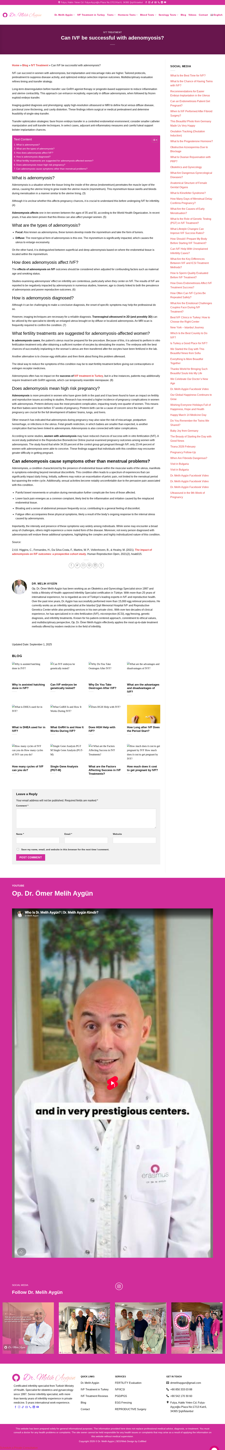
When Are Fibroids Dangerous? (188, 458)
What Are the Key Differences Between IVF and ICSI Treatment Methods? (189, 263)
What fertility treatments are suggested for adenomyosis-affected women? (54, 160)
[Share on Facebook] (71, 565)
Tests (110, 15)
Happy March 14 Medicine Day (188, 415)
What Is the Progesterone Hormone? (191, 141)
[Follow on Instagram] (149, 2)
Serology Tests (167, 15)
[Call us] (159, 2)
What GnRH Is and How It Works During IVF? (67, 729)
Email (68, 834)
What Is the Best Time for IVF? (188, 75)
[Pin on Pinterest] (89, 565)
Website (117, 834)
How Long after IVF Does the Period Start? (143, 729)
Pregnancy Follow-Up (183, 452)
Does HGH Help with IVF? (102, 729)
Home (15, 65)
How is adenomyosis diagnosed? (33, 156)
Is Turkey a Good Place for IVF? (188, 343)
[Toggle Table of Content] (153, 140)
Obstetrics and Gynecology (186, 167)
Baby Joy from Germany (184, 430)
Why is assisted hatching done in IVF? (28, 686)
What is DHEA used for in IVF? (28, 729)
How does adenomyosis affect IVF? (34, 152)
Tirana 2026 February (183, 446)
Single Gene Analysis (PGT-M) (64, 768)
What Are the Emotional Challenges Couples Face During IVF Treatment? (191, 307)
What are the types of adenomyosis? (35, 148)
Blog (183, 15)
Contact (203, 15)
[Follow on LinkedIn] (162, 2)
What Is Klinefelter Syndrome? (188, 193)
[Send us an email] (155, 2)
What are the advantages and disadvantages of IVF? (143, 688)
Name (20, 834)
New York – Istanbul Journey (187, 327)
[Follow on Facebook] (146, 2)
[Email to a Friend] (83, 565)
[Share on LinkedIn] (95, 565)
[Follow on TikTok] (152, 2)
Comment (22, 805)
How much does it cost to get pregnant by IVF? (142, 768)
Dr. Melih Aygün (64, 15)
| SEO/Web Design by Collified (130, 1441)
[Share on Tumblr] (101, 565)
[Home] (22, 15)
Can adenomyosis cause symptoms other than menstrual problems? (51, 168)
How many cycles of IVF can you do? (27, 768)
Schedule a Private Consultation (19, 1447)
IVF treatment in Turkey (88, 375)
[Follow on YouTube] (165, 2)
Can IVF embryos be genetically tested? (63, 686)
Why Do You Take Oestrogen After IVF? (102, 686)
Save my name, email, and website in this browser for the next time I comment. (65, 849)
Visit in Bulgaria (179, 463)
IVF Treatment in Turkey (91, 15)
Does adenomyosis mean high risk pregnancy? (40, 164)
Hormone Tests (127, 15)
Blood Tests (147, 15)
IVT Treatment (112, 32)
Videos (192, 15)
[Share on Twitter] (77, 565)
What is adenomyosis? (28, 144)
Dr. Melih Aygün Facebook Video (189, 389)
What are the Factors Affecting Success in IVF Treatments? (105, 770)
